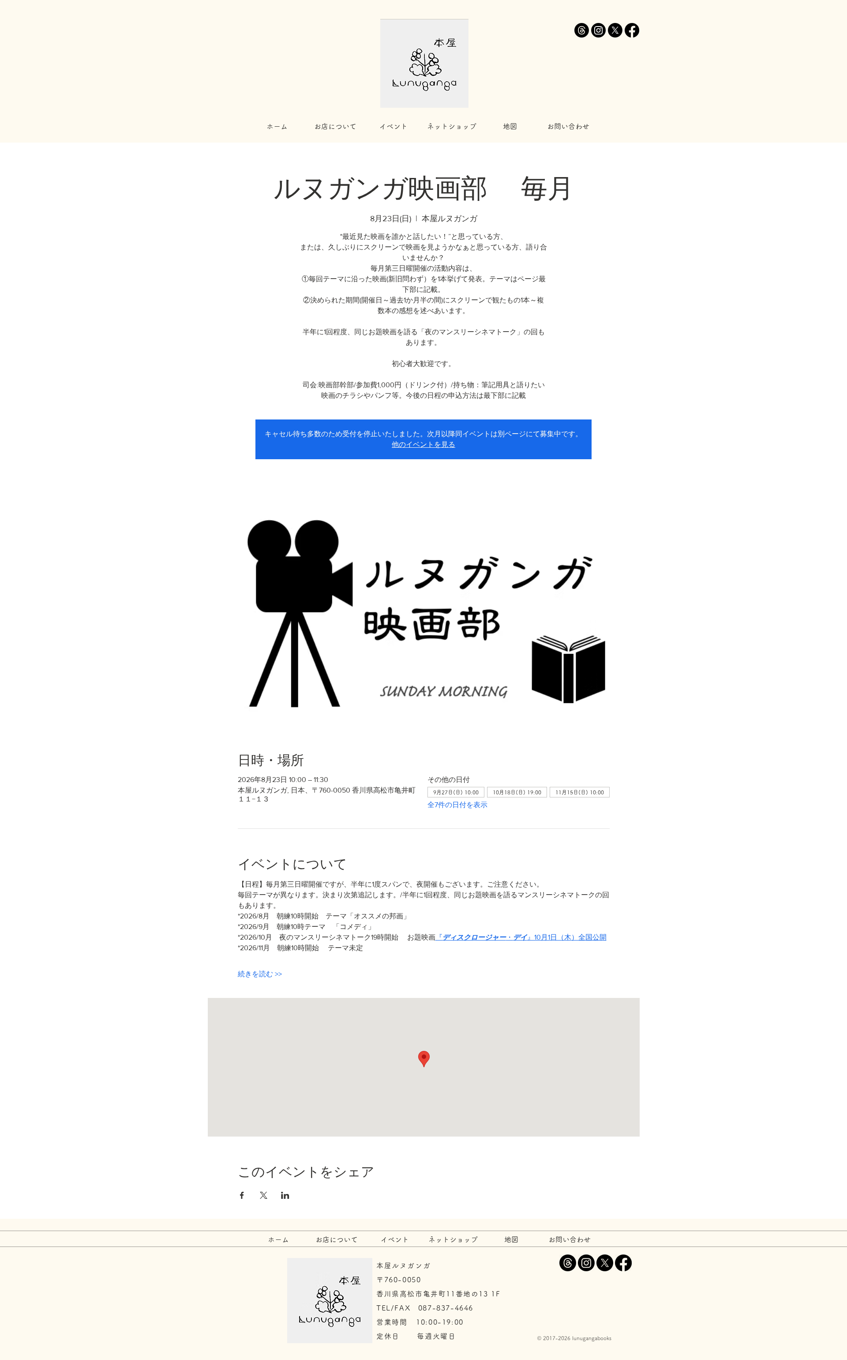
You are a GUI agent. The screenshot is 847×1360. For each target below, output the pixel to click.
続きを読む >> (260, 974)
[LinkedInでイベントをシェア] (285, 1195)
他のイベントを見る (423, 444)
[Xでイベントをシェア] (263, 1195)
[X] (615, 30)
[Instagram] (598, 30)
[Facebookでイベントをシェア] (242, 1195)
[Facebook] (632, 30)
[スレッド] (581, 30)
